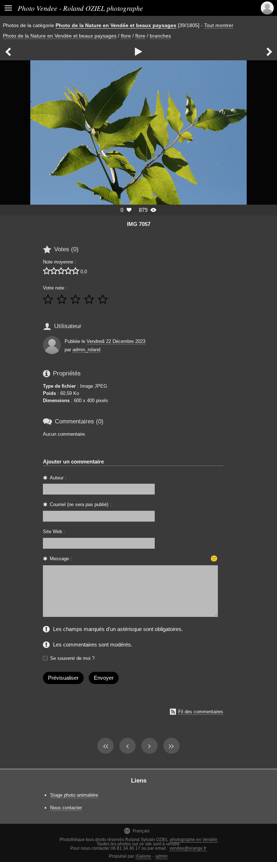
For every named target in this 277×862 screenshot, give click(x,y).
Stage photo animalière (74, 795)
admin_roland (86, 349)
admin (161, 856)
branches (160, 36)
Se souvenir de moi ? (72, 658)
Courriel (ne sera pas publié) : (80, 504)
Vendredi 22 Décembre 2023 (116, 341)
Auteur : (58, 477)
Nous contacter (66, 807)
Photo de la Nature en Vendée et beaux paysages (116, 25)
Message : (61, 558)
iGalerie (143, 856)
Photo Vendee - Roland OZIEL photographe (80, 8)
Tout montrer (218, 25)
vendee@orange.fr (188, 848)
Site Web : (54, 531)
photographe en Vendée (193, 839)
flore (126, 36)
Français (137, 830)
